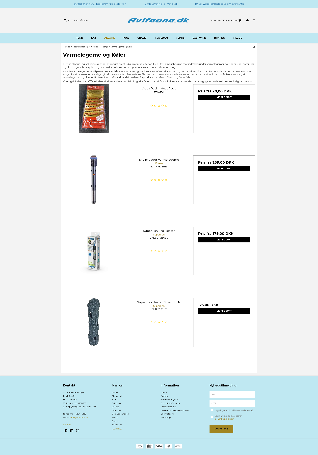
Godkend (220, 428)
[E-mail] (232, 402)
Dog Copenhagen (120, 414)
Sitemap (67, 424)
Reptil (180, 37)
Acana (115, 392)
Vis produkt (224, 97)
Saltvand (199, 37)
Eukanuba (117, 424)
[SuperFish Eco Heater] (94, 258)
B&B (114, 399)
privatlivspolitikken (224, 419)
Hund (79, 37)
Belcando (116, 403)
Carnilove (116, 410)
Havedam (161, 37)
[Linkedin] (73, 431)
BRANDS (219, 37)
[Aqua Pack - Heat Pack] (94, 115)
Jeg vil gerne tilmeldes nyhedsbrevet (235, 410)
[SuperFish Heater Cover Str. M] (94, 329)
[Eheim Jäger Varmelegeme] (94, 186)
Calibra (115, 406)
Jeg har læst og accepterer (228, 417)
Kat (93, 37)
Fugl (126, 37)
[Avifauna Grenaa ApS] (159, 20)
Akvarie (109, 37)
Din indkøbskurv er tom (224, 20)
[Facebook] (67, 431)
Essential (116, 421)
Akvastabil (117, 396)
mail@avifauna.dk (79, 417)
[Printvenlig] (254, 46)
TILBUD (237, 37)
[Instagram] (78, 431)
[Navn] (232, 393)
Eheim (115, 417)
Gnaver (142, 37)
